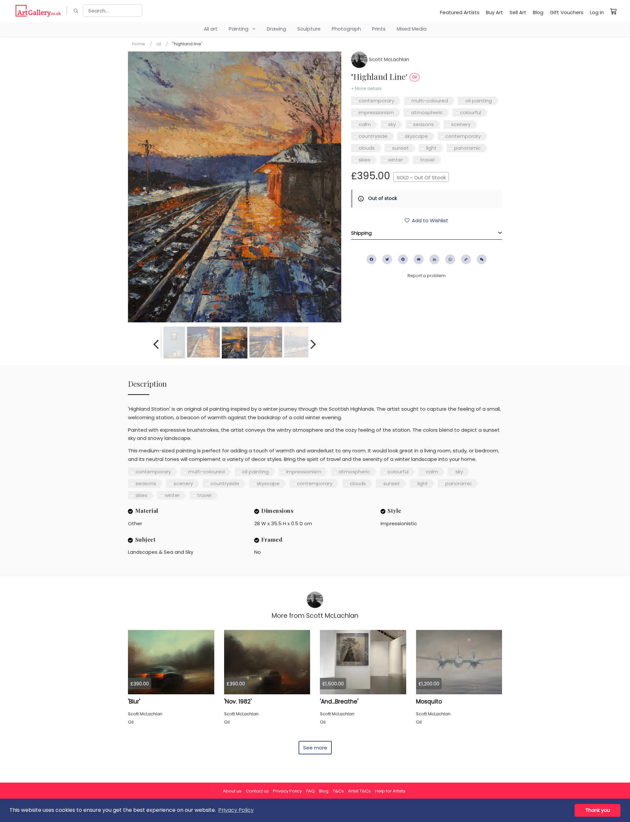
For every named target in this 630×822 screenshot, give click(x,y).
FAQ (310, 791)
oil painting (478, 100)
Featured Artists (459, 12)
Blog (538, 12)
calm (365, 124)
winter (395, 159)
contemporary (376, 100)
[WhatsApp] (450, 259)
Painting (240, 28)
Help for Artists (390, 791)
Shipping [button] (361, 232)
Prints (379, 28)
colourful (470, 112)
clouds (367, 147)
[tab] (426, 233)
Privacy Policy (287, 791)
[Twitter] (387, 259)
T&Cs (338, 791)
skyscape (416, 136)
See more (315, 747)
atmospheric (427, 112)
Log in (597, 12)
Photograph (346, 28)
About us (232, 791)
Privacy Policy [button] (236, 810)
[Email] (418, 259)
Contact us (257, 791)
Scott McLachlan (388, 59)
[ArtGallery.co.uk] (38, 10)
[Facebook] (371, 259)
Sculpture (309, 28)
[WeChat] (481, 259)
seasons (423, 124)
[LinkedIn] (434, 259)
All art (211, 28)
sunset (400, 147)
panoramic (467, 147)
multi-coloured (429, 100)
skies (364, 159)
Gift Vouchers (566, 12)
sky (392, 124)
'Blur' (134, 701)
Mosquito (429, 701)
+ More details (366, 88)
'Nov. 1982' (238, 701)
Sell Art (518, 12)
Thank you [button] (597, 810)
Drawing (276, 28)
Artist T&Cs (359, 791)
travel (427, 159)
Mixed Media (412, 28)
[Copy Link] (466, 259)
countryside (373, 136)
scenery (461, 124)
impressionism (376, 112)
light (431, 147)
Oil (158, 44)
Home (138, 44)
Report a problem (427, 275)
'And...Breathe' (339, 701)
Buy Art (494, 12)
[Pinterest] (403, 259)
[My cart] (613, 11)
